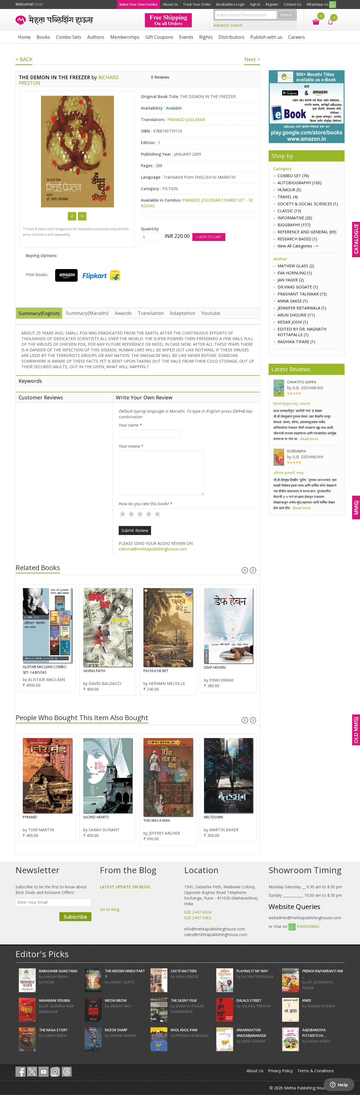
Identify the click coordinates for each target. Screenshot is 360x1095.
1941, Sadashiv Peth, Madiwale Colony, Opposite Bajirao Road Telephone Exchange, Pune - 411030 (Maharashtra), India (221, 895)
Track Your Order (197, 4)
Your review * (131, 446)
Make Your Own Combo (139, 4)
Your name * (130, 425)
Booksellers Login (230, 4)
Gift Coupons (159, 37)
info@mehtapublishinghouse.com (214, 929)
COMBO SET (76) (293, 175)
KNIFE (306, 1000)
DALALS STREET (249, 1000)
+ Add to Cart (208, 237)
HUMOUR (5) (289, 189)
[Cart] (313, 21)
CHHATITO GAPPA (301, 382)
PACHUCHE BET (155, 670)
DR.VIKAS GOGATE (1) (298, 287)
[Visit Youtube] (44, 1072)
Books (43, 37)
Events (186, 37)
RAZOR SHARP (116, 1030)
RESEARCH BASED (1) (297, 239)
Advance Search (227, 25)
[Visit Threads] (67, 1072)
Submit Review (135, 530)
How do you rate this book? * (145, 503)
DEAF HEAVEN (215, 667)
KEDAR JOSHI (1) (293, 322)
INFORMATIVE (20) (295, 217)
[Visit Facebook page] (20, 1072)
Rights (206, 37)
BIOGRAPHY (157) (294, 224)
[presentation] (245, 570)
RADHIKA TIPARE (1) (296, 341)
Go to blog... (111, 909)
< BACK (23, 59)
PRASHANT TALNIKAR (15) (302, 294)
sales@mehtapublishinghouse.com (215, 934)
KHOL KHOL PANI (184, 1030)
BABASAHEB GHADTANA (58, 971)
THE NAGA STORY (53, 1030)
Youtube (210, 313)
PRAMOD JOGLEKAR (186, 119)
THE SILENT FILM (184, 1000)
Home (24, 37)
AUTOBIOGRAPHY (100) (299, 182)
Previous (72, 216)
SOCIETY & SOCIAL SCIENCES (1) (308, 203)
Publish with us (266, 37)
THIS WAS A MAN (156, 820)
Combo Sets (68, 37)
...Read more (307, 438)
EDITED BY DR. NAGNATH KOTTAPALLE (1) (302, 331)
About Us (170, 4)
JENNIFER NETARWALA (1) (302, 308)
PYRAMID (30, 817)
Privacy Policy (280, 1070)
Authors (95, 37)
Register (272, 4)
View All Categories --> (298, 246)
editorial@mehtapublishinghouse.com (153, 549)
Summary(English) (39, 313)
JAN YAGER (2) (291, 280)
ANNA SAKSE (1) (293, 301)
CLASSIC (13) (289, 210)
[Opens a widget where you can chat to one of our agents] (338, 1085)
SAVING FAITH (94, 670)
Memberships (125, 37)
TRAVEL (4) (288, 196)
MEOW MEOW (116, 1000)
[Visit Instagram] (55, 1072)
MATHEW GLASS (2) (296, 265)
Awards (123, 313)
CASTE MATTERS (184, 971)
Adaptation (182, 313)
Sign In (255, 4)
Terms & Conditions (315, 1070)
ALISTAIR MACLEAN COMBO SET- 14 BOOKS (44, 669)
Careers (296, 37)
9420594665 (308, 926)
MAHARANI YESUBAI (54, 1000)
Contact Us (292, 4)
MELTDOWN (213, 817)
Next (82, 216)
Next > (252, 59)
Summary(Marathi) (87, 313)
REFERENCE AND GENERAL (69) (307, 232)
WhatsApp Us (318, 4)
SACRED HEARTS (96, 817)
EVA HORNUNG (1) (295, 273)
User (39, 4)
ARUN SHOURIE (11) (296, 315)
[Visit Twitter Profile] (32, 1072)
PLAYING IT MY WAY (252, 971)
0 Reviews (160, 77)
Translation (151, 313)
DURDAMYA (296, 451)
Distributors (231, 37)
